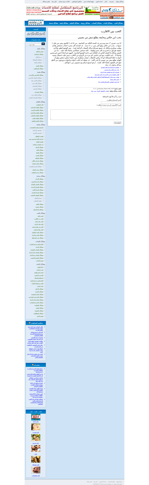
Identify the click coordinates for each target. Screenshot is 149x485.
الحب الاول (40, 216)
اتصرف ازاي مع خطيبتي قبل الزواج (109, 72)
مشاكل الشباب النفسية (37, 250)
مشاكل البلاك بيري (36, 95)
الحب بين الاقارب (38, 219)
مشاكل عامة (118, 28)
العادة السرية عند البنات (36, 280)
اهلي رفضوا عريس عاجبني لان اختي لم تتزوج (107, 74)
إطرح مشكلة (46, 1)
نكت (36, 454)
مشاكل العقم (39, 204)
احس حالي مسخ (114, 79)
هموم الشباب (39, 260)
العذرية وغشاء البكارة (37, 283)
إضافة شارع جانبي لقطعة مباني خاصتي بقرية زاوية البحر (36, 350)
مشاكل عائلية (38, 62)
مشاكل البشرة (39, 291)
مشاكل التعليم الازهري (37, 110)
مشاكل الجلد (39, 150)
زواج (92, 91)
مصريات (111, 1)
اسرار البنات (40, 270)
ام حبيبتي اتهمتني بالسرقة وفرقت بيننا (108, 82)
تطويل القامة (39, 142)
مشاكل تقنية (64, 23)
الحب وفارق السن (38, 229)
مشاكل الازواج (39, 179)
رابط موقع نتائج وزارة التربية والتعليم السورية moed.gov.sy (35, 370)
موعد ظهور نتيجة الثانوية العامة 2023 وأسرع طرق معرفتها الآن (36, 390)
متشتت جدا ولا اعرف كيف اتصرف (110, 67)
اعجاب (107, 91)
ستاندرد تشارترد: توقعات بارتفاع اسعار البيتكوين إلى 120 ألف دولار (35, 379)
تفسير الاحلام (39, 51)
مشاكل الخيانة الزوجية (37, 187)
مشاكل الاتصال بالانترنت (35, 78)
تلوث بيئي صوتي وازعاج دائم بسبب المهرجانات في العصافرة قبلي (35, 355)
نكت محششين (36, 475)
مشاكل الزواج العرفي (37, 192)
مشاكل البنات (108, 23)
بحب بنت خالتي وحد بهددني (111, 70)
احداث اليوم (99, 1)
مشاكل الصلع (39, 152)
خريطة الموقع (119, 481)
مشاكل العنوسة (39, 310)
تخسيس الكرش (37, 133)
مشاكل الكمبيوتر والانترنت (36, 75)
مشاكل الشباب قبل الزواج (36, 252)
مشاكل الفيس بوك (36, 80)
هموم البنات (40, 316)
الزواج (98, 91)
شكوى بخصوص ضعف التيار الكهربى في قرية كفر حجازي (35, 342)
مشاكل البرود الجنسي (37, 181)
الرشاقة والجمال (38, 278)
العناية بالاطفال (39, 136)
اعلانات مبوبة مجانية (64, 1)
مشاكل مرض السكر (37, 170)
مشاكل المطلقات (38, 313)
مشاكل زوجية (85, 23)
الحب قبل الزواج (38, 224)
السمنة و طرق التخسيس (36, 127)
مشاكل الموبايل (39, 92)
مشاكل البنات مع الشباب (36, 302)
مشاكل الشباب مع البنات (36, 255)
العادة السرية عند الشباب (36, 244)
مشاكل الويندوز (37, 88)
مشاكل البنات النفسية (37, 294)
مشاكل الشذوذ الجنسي (37, 258)
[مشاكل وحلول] (112, 18)
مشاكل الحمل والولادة (37, 184)
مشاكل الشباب (97, 23)
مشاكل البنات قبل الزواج (36, 300)
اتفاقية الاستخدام (111, 481)
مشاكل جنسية (39, 207)
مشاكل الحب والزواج (37, 235)
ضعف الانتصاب (38, 201)
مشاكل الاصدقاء (37, 60)
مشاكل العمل (39, 66)
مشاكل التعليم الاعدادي (37, 113)
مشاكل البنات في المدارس (36, 297)
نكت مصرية (36, 432)
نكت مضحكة (35, 465)
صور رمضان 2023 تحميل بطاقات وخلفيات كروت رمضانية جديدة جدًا (36, 395)
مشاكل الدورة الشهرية (35, 166)
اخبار (106, 1)
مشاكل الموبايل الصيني (35, 97)
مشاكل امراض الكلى (37, 161)
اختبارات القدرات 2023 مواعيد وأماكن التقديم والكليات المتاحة (36, 384)
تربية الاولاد (39, 57)
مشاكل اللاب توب (37, 83)
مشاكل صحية (53, 23)
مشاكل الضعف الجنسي (37, 195)
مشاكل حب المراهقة (37, 238)
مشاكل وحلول (120, 1)
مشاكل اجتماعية (38, 54)
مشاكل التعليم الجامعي (37, 115)
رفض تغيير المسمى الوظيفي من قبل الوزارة (35, 345)
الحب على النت (39, 221)
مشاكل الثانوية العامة (37, 121)
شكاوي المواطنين (77, 1)
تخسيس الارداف (37, 130)
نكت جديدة (36, 443)
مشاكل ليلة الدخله (38, 209)
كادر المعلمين (39, 104)
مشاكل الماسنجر (37, 86)
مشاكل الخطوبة (39, 305)
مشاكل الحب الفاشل (37, 232)
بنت (95, 91)
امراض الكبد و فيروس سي (36, 139)
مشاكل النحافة (39, 158)
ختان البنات (40, 286)
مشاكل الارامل (39, 289)
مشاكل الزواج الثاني (37, 190)
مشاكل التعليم (74, 23)
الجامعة (103, 91)
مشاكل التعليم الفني (37, 118)
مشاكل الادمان (39, 147)
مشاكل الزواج (39, 247)
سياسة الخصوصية (102, 481)
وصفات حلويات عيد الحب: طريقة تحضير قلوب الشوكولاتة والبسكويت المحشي (36, 401)
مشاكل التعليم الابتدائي (37, 107)
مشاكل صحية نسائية (37, 163)
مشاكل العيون (39, 155)
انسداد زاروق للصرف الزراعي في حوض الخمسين (35, 338)
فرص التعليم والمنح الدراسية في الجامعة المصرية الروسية (35, 374)
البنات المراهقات (38, 272)
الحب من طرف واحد (37, 227)
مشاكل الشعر (39, 308)
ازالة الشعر (40, 267)
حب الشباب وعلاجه (38, 144)
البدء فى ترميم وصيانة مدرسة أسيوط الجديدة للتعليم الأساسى (36, 333)
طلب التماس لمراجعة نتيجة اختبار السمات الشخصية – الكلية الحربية (35, 328)
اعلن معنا (54, 1)
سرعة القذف (38, 198)
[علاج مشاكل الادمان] (63, 14)
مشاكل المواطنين (38, 68)
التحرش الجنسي (38, 275)
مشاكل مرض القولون (37, 172)
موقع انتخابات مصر (89, 1)
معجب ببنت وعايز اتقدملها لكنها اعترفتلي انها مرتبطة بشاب (103, 77)
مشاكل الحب (118, 23)
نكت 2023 (36, 421)
